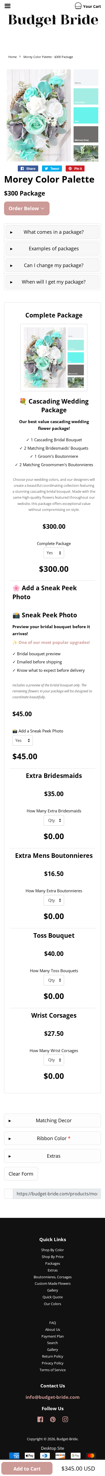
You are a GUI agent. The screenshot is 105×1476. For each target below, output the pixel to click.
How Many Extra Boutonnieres (54, 890)
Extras (53, 1270)
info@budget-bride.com (53, 1397)
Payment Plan (52, 1336)
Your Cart (91, 6)
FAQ (52, 1322)
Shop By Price (53, 1256)
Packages (52, 1263)
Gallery (52, 1290)
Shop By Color (52, 1249)
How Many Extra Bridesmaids (54, 810)
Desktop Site (52, 1448)
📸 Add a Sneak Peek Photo (37, 731)
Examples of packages (54, 248)
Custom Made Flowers (53, 1283)
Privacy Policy (53, 1363)
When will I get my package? (54, 281)
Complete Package (54, 543)
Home (12, 57)
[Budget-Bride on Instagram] (65, 1420)
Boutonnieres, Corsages (53, 1276)
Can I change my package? (53, 265)
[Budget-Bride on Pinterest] (53, 1420)
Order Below (24, 208)
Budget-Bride (67, 1438)
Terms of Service (53, 1369)
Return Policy (52, 1356)
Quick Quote (53, 1297)
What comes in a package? (54, 232)
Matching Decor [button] (54, 1120)
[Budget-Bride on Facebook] (40, 1420)
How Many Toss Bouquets (54, 970)
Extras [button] (54, 1156)
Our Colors (52, 1303)
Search (52, 1342)
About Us (52, 1329)
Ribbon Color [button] (54, 1138)
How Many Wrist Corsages (54, 1050)
